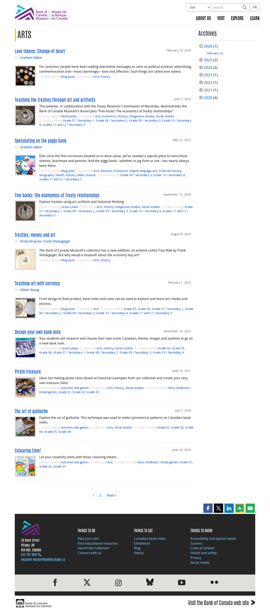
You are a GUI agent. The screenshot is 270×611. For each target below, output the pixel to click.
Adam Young (29, 289)
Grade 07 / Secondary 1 (78, 120)
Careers (196, 543)
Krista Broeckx (31, 241)
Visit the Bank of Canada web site (221, 604)
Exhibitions (142, 543)
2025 (208, 60)
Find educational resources (98, 543)
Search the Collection (93, 548)
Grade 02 (79, 392)
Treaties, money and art (35, 235)
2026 (208, 46)
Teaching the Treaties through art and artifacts (55, 100)
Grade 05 (130, 309)
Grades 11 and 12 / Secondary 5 (64, 125)
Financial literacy (170, 171)
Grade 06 (144, 309)
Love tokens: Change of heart (40, 51)
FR (255, 7)
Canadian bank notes (150, 538)
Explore (237, 18)
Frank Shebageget (56, 241)
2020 (208, 97)
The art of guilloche (31, 411)
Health (59, 175)
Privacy (195, 557)
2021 (208, 90)
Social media (199, 562)
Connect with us (89, 553)
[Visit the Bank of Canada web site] (74, 603)
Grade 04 (164, 348)
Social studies (165, 116)
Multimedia (69, 116)
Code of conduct (202, 548)
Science (91, 175)
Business (106, 171)
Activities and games (75, 388)
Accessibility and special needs (213, 538)
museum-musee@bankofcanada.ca (43, 559)
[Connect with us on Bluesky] (149, 583)
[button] (208, 508)
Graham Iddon (31, 57)
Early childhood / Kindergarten (157, 462)
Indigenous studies (141, 116)
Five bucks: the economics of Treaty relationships (57, 195)
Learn (254, 18)
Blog (137, 548)
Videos (139, 553)
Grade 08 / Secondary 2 (111, 120)
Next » (111, 495)
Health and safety (203, 553)
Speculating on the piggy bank (40, 141)
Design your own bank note (38, 332)
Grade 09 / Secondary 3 (145, 120)
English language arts (143, 171)
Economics (109, 116)
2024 (208, 67)
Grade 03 (93, 392)
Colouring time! (28, 451)
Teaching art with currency (37, 283)
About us (203, 18)
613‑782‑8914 (29, 555)
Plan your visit (88, 538)
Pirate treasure (28, 372)
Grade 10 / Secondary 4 (169, 175)
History (105, 77)
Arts (96, 77)
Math (80, 175)
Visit (221, 18)
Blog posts (68, 77)
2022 (208, 82)
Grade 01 (64, 392)
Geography (46, 175)
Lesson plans (69, 207)
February (213, 53)
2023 (208, 74)
